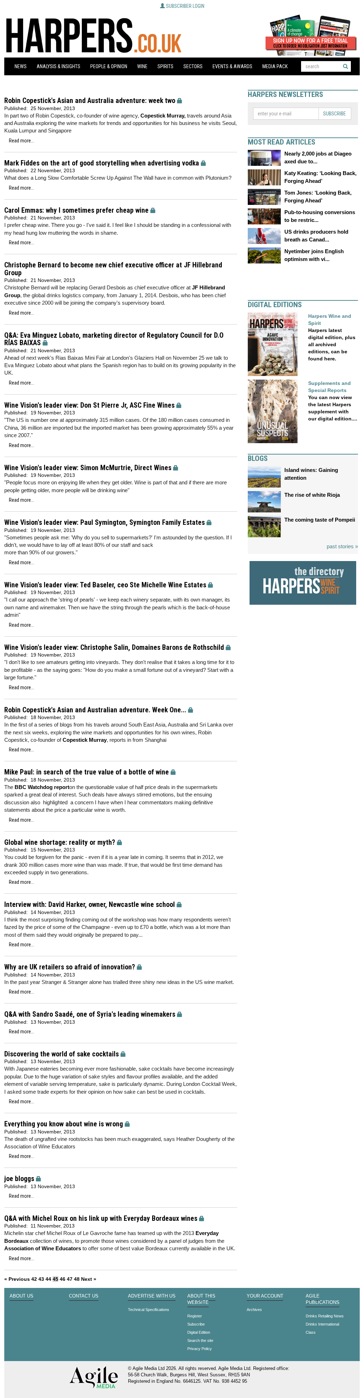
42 (34, 1279)
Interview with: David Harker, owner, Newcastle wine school (89, 905)
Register (194, 1316)
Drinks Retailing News (325, 1316)
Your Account (265, 1296)
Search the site (200, 1340)
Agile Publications (322, 1299)
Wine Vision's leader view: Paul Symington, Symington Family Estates (104, 522)
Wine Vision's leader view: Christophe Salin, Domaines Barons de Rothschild (114, 647)
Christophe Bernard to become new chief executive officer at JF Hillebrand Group (113, 269)
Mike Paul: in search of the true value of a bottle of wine (86, 772)
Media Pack (275, 66)
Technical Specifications (148, 1309)
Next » (88, 1279)
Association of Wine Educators (42, 1248)
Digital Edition (198, 1332)
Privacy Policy (199, 1349)
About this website (201, 1299)
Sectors (193, 66)
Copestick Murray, (163, 116)
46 (62, 1279)
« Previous (17, 1279)
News (21, 66)
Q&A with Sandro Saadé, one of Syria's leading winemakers (89, 1014)
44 (48, 1279)
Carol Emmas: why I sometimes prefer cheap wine (76, 210)
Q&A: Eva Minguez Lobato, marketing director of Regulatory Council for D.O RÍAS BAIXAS (114, 339)
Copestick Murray (85, 740)
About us (21, 1296)
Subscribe (334, 113)
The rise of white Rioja (312, 495)
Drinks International (322, 1324)
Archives (254, 1309)
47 (70, 1279)
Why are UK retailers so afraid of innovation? (69, 967)
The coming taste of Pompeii (319, 520)
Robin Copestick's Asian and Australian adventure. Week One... (95, 710)
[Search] (345, 66)
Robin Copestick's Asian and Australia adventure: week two (89, 101)
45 (55, 1279)
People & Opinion (108, 66)
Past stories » (342, 546)
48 (77, 1279)
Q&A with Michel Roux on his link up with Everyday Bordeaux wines (100, 1218)
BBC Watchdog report (42, 787)
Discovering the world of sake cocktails (61, 1054)
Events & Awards (232, 66)
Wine (142, 66)
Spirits (165, 66)
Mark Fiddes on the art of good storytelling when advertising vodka (101, 163)
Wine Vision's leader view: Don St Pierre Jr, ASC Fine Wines (89, 405)
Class (311, 1332)
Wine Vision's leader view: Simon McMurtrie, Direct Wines (87, 468)
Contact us (83, 1296)
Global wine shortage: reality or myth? (59, 842)
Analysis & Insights (58, 66)
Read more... (21, 140)
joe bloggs (19, 1179)
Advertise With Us (152, 1296)
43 (41, 1279)
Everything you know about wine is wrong (63, 1124)
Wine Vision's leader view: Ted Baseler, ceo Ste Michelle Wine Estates (105, 585)
